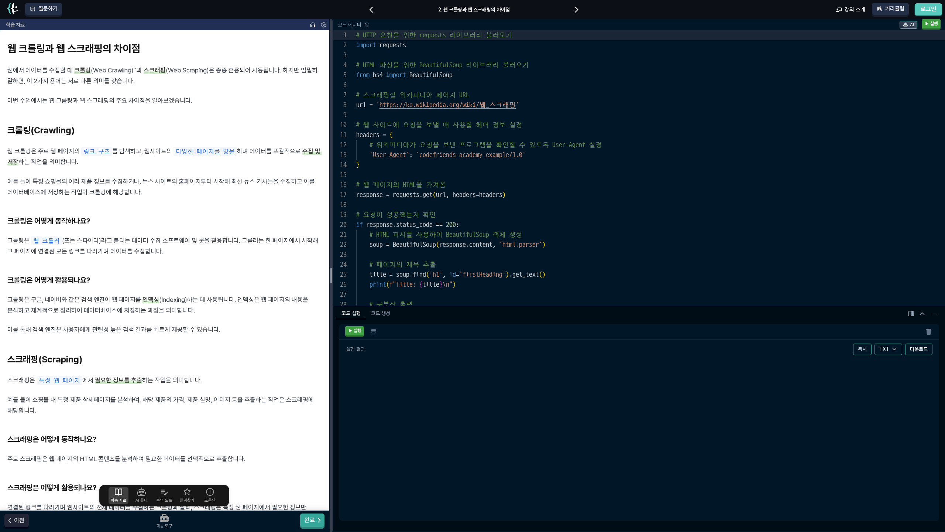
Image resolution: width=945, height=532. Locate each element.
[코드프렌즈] (12, 10)
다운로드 (919, 349)
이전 (19, 520)
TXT (884, 349)
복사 (862, 349)
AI (912, 24)
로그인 (928, 9)
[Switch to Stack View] (373, 332)
